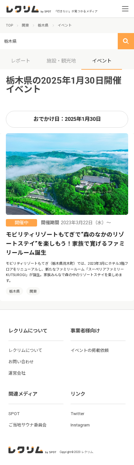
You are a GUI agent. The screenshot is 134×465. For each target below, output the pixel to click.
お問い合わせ (21, 361)
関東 (33, 291)
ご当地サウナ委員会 (27, 425)
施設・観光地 (61, 61)
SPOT (14, 413)
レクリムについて (25, 350)
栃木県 (14, 291)
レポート (20, 61)
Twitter (77, 413)
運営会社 (16, 373)
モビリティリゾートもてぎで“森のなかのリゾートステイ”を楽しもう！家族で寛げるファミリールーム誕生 (65, 243)
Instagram (80, 425)
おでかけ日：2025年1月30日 (67, 119)
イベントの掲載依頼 (90, 350)
